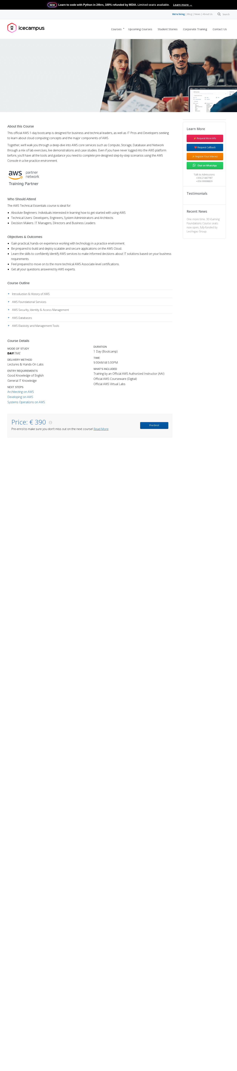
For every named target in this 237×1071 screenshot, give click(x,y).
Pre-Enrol (154, 425)
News (197, 14)
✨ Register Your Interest (205, 156)
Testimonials (197, 193)
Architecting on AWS (20, 392)
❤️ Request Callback (205, 147)
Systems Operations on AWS (26, 402)
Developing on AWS (20, 397)
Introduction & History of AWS (31, 294)
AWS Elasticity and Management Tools (35, 326)
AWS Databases (22, 318)
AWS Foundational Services (29, 302)
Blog (189, 14)
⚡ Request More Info (204, 138)
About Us (207, 14)
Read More (101, 429)
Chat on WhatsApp (207, 165)
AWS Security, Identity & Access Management (40, 310)
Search (226, 14)
